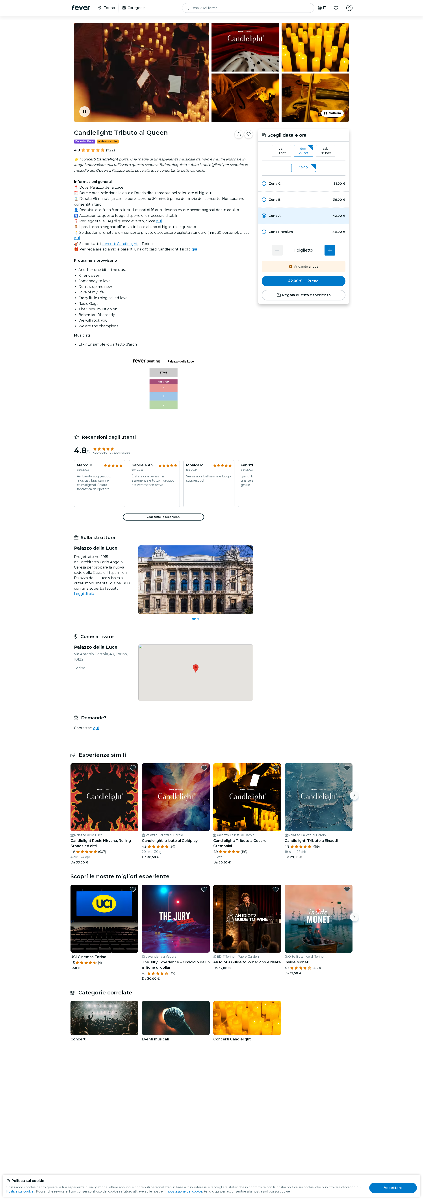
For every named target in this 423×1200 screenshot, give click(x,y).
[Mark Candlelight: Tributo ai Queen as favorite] (248, 134)
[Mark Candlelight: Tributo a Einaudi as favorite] (347, 768)
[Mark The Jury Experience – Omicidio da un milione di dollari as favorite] (204, 889)
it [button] (325, 8)
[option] (303, 183)
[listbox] (303, 151)
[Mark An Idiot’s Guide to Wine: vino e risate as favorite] (275, 889)
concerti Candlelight (120, 244)
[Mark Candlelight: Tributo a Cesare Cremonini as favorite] (275, 768)
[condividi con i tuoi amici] (238, 134)
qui (159, 221)
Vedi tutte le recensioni (163, 517)
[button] (303, 183)
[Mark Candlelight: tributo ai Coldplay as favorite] (204, 768)
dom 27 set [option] (303, 151)
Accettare (393, 1188)
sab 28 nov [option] (325, 151)
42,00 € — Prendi (303, 281)
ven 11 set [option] (281, 151)
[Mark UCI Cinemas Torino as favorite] (133, 889)
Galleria (335, 113)
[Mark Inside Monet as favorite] (347, 889)
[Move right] (354, 795)
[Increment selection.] (330, 250)
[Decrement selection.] (277, 250)
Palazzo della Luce (95, 647)
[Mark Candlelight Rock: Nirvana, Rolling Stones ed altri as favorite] (133, 768)
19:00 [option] (303, 168)
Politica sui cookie (19, 1191)
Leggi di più (84, 594)
